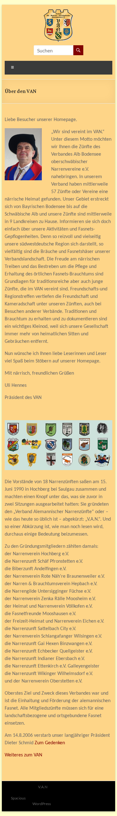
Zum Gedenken (50, 743)
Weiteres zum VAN (23, 755)
